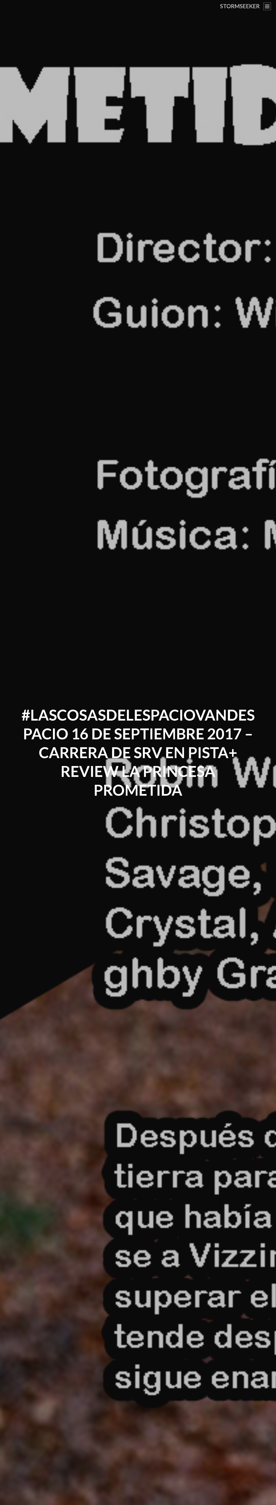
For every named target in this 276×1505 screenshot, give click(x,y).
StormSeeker (240, 6)
